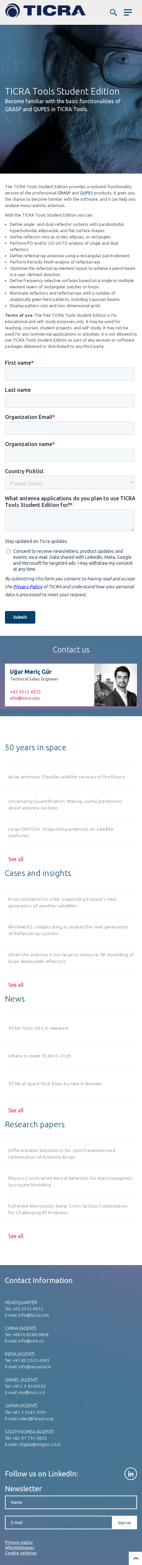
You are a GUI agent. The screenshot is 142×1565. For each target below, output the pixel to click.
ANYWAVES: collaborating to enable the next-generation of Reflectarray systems (68, 930)
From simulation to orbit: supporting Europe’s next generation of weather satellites (62, 902)
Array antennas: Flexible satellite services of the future (66, 776)
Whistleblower (19, 1547)
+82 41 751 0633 (30, 1438)
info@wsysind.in (34, 1366)
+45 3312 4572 (25, 691)
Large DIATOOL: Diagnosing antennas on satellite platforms (60, 832)
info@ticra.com (25, 698)
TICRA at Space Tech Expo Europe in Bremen (55, 1083)
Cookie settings (21, 1552)
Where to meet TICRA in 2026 (39, 1055)
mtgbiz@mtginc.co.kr (39, 1444)
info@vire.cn (31, 1340)
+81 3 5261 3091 (30, 1412)
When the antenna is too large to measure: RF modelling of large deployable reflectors (71, 958)
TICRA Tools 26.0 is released (38, 1028)
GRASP (64, 192)
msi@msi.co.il (31, 1392)
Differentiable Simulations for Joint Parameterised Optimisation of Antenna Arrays (61, 1153)
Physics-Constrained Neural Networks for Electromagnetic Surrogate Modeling (70, 1181)
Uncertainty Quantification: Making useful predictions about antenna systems (65, 804)
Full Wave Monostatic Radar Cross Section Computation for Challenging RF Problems (67, 1209)
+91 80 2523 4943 (31, 1360)
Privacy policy (19, 1542)
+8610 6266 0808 (31, 1334)
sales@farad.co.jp (36, 1418)
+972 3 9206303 (29, 1386)
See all (15, 859)
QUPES (86, 192)
